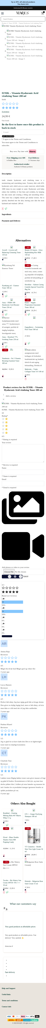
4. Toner (9, 23)
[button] (23, 174)
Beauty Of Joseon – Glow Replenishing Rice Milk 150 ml (34, 252)
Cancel (25, 576)
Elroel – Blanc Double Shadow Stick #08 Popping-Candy (11, 839)
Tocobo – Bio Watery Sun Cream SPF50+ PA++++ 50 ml (12, 883)
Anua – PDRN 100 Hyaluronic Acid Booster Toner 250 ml (10, 305)
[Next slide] (7, 909)
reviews (5, 112)
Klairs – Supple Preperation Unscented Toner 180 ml (32, 305)
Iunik (4, 99)
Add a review (7, 636)
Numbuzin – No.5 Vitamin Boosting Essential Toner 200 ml (11, 361)
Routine (4, 23)
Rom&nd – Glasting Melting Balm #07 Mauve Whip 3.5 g (12, 815)
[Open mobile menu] (2, 13)
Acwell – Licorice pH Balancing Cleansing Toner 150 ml (11, 252)
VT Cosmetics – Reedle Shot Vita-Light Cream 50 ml (34, 849)
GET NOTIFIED (8, 136)
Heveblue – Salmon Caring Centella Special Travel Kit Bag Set (34, 287)
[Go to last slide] (4, 908)
